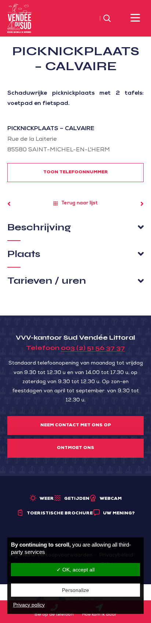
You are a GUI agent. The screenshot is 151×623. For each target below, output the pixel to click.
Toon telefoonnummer (75, 172)
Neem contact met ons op (75, 425)
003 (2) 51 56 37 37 (93, 348)
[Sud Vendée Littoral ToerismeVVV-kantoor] (19, 19)
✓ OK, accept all (75, 570)
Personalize (75, 590)
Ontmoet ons (75, 448)
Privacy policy (29, 605)
